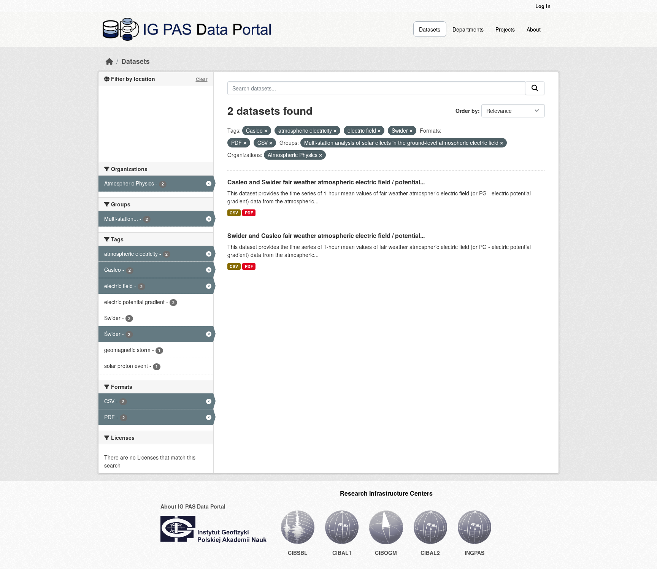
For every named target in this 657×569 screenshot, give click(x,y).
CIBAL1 (342, 552)
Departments (468, 29)
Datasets (429, 29)
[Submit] (535, 88)
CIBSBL (298, 552)
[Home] (109, 61)
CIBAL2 (430, 552)
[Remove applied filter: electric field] (379, 131)
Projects (505, 29)
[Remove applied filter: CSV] (270, 143)
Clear (202, 79)
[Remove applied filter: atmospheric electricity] (334, 131)
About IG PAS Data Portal (192, 506)
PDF (249, 213)
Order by (466, 110)
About (534, 29)
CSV (234, 213)
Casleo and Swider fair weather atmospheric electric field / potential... (326, 182)
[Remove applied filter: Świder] (411, 131)
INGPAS (474, 552)
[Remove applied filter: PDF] (244, 143)
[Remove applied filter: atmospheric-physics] (320, 155)
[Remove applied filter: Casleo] (265, 131)
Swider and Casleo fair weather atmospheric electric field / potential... (326, 235)
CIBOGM (386, 552)
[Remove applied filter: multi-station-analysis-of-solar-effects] (501, 143)
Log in (543, 6)
